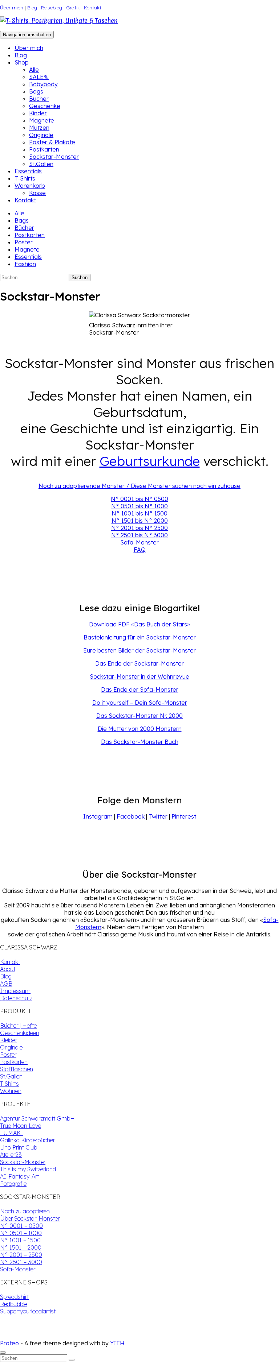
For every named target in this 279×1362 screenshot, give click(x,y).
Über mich (11, 8)
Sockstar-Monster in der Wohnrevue (139, 676)
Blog (32, 8)
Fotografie (13, 1183)
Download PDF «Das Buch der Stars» (139, 624)
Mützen (39, 127)
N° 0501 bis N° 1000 (139, 506)
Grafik (73, 8)
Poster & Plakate (52, 142)
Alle (34, 69)
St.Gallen (41, 163)
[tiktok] (8, 1336)
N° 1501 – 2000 (20, 1247)
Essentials (28, 171)
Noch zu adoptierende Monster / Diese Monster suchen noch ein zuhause (139, 485)
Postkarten (44, 149)
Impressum (15, 990)
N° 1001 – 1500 (20, 1240)
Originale (41, 134)
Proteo (9, 1343)
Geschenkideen (19, 1032)
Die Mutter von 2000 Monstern (140, 728)
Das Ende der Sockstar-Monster (139, 663)
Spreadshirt (14, 1296)
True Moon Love (20, 1125)
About (7, 969)
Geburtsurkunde (150, 461)
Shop (22, 62)
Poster (24, 242)
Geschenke (44, 105)
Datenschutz (16, 998)
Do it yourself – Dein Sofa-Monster (139, 702)
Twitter (158, 816)
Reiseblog (51, 8)
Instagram (98, 816)
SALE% (39, 76)
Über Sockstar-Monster (30, 1218)
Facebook (131, 816)
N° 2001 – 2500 (21, 1254)
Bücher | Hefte (18, 1025)
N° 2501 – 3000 (21, 1262)
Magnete (41, 120)
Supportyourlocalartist (28, 1311)
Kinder (38, 113)
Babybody (43, 84)
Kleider (8, 1040)
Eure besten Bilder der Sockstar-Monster (139, 650)
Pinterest (183, 816)
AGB (6, 983)
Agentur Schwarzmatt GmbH (37, 1118)
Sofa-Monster (139, 542)
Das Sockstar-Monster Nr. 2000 (139, 715)
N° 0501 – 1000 (21, 1233)
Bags (36, 91)
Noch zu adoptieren (25, 1211)
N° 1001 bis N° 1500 (139, 513)
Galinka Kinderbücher (27, 1140)
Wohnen (10, 1090)
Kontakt (92, 8)
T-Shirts (25, 178)
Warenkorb (30, 185)
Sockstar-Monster (54, 156)
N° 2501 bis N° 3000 (139, 535)
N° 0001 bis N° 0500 (139, 498)
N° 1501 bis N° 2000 (140, 520)
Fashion (25, 264)
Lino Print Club (18, 1147)
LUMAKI (11, 1133)
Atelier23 (11, 1154)
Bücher (39, 98)
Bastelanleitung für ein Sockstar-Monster (140, 637)
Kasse (37, 192)
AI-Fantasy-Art (19, 1176)
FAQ (140, 549)
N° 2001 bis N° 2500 (139, 527)
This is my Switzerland (28, 1169)
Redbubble (13, 1304)
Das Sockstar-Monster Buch (139, 741)
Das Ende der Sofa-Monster (139, 689)
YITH (117, 1343)
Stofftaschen (16, 1069)
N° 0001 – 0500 (21, 1225)
